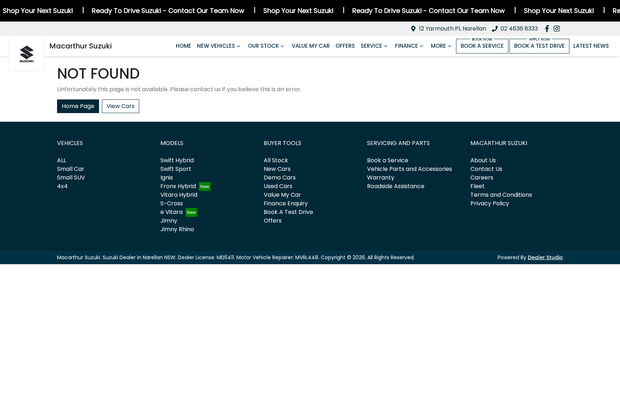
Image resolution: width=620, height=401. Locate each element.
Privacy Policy (489, 203)
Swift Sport (175, 169)
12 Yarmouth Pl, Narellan (452, 28)
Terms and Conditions (501, 195)
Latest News (591, 46)
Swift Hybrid (177, 160)
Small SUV (71, 177)
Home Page (78, 106)
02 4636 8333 (519, 28)
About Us (483, 160)
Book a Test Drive (539, 46)
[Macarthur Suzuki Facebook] (548, 28)
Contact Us (486, 169)
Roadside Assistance (395, 186)
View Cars (121, 106)
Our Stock (263, 46)
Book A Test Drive (288, 212)
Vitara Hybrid (178, 195)
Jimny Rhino (177, 229)
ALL (61, 160)
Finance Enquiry (286, 203)
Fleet (477, 186)
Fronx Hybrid (178, 186)
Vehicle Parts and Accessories (409, 169)
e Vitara (171, 212)
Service (371, 46)
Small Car (70, 169)
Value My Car (311, 46)
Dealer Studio (545, 257)
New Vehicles (216, 46)
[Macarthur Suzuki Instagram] (558, 28)
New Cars (277, 169)
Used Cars (278, 186)
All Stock (276, 160)
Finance (406, 46)
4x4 (62, 186)
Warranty (380, 177)
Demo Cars (280, 177)
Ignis (166, 177)
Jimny (168, 220)
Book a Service (482, 46)
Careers (481, 177)
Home (183, 46)
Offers (345, 46)
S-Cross (171, 203)
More (438, 46)
